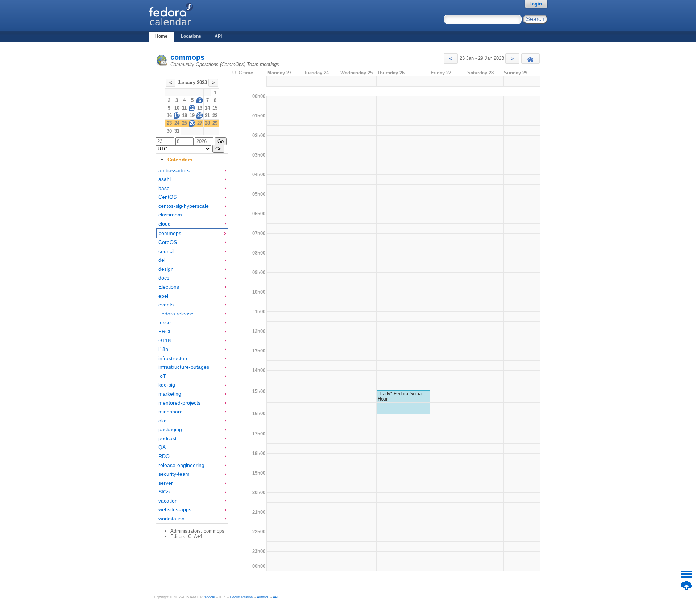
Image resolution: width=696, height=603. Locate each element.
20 (199, 115)
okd (162, 421)
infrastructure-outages (183, 367)
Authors (263, 597)
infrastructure (173, 358)
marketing (169, 394)
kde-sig (166, 385)
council (166, 251)
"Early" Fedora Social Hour (400, 396)
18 (184, 115)
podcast (167, 438)
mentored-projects (179, 403)
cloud (164, 224)
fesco (164, 322)
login (536, 4)
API (218, 36)
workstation (171, 518)
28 (207, 123)
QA (162, 447)
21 (207, 115)
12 (192, 108)
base (164, 188)
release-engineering (181, 465)
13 (199, 108)
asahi (164, 179)
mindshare (170, 411)
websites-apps (174, 509)
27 (199, 123)
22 (215, 115)
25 (184, 123)
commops (187, 57)
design (166, 269)
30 (169, 131)
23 (169, 123)
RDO (164, 456)
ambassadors (174, 170)
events (166, 304)
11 (184, 108)
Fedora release (176, 314)
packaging (170, 429)
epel (163, 296)
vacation (168, 501)
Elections (168, 287)
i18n (163, 349)
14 (207, 108)
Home (161, 36)
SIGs (164, 492)
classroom (170, 215)
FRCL (165, 331)
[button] (451, 58)
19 (192, 115)
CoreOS (167, 242)
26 (192, 123)
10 (176, 108)
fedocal (209, 597)
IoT (162, 376)
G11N (164, 340)
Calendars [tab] (179, 159)
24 (176, 123)
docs (163, 278)
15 (215, 108)
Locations (191, 36)
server (165, 483)
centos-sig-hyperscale (183, 206)
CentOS (167, 197)
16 (169, 115)
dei (161, 260)
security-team (174, 474)
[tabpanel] (192, 345)
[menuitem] (192, 170)
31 (176, 131)
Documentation (241, 597)
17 (176, 115)
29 (215, 123)
